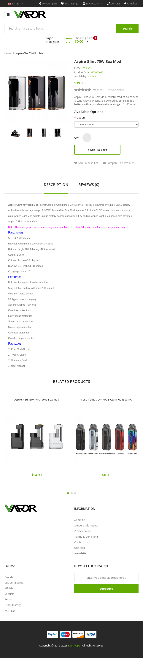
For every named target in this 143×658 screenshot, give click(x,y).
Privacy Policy (82, 531)
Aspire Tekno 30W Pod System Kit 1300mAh (106, 399)
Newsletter (81, 553)
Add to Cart (98, 150)
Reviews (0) (88, 184)
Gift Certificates (13, 582)
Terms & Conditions (86, 536)
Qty (76, 137)
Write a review (116, 89)
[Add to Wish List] (36, 439)
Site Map (79, 548)
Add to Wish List (88, 163)
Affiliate (9, 588)
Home (7, 53)
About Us (79, 520)
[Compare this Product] (49, 439)
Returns (9, 599)
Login (49, 38)
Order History (12, 605)
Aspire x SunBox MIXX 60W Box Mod (36, 399)
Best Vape (74, 645)
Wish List (9, 610)
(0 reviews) (98, 89)
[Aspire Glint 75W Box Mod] (15, 132)
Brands (8, 577)
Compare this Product (120, 163)
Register (54, 41)
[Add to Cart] (23, 439)
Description (56, 184)
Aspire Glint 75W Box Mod (29, 53)
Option (81, 117)
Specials (9, 594)
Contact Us (81, 542)
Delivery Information (86, 525)
